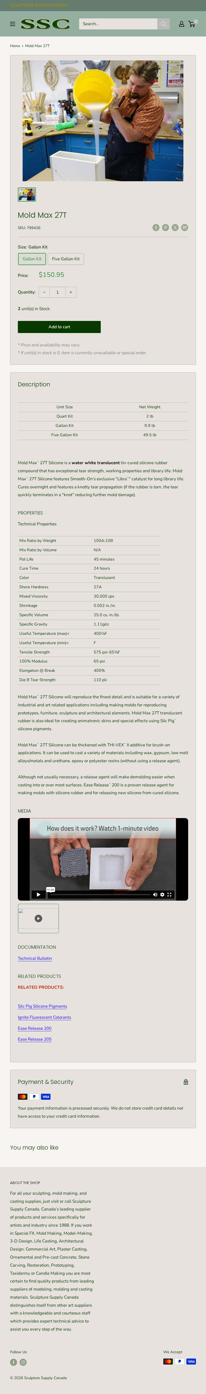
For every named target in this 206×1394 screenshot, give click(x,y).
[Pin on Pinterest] (165, 227)
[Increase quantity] (71, 292)
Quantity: (27, 292)
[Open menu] (12, 24)
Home (15, 45)
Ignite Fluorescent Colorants (44, 1017)
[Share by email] (184, 227)
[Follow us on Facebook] (13, 1362)
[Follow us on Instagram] (23, 1362)
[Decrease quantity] (44, 292)
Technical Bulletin (35, 958)
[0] (192, 24)
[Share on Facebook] (156, 227)
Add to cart (59, 327)
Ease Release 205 (35, 1039)
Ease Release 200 (35, 1028)
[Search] (163, 23)
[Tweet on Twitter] (175, 227)
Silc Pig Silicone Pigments (42, 1006)
